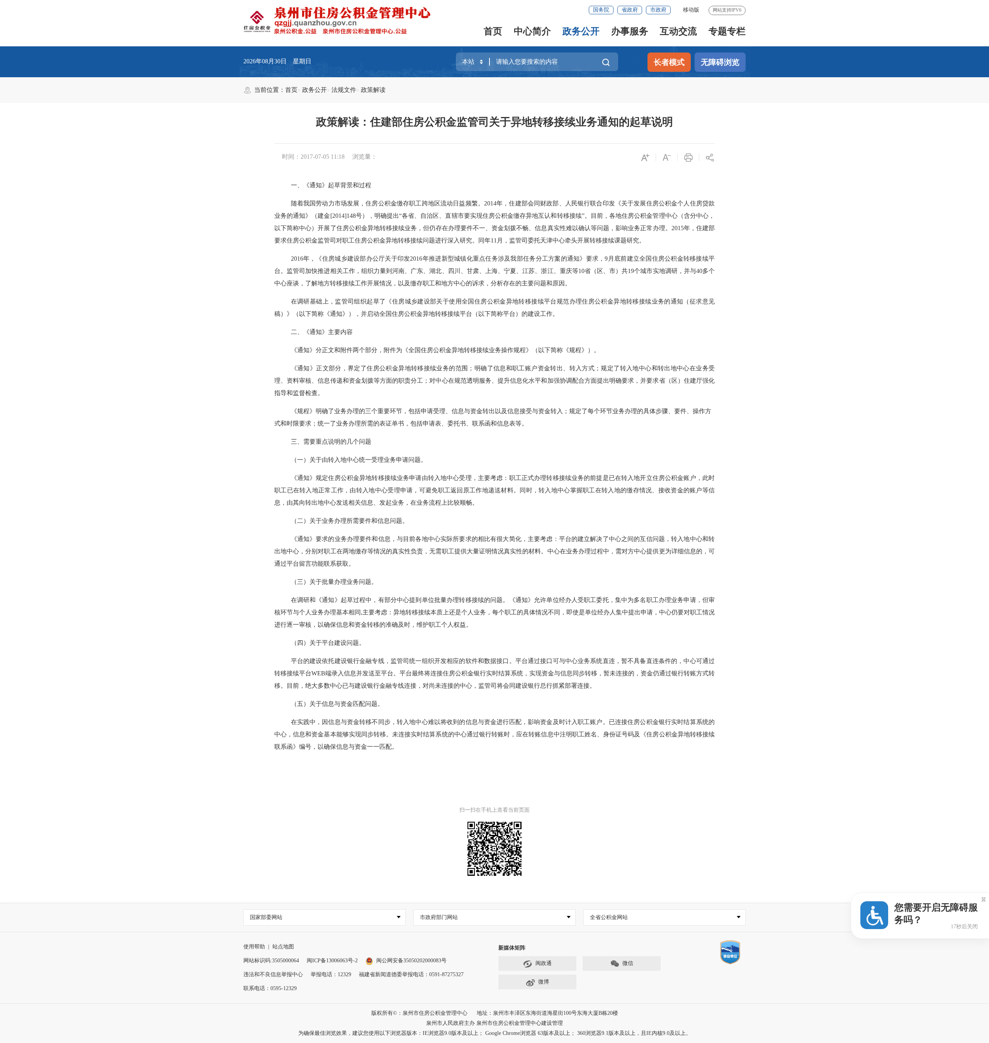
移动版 (691, 10)
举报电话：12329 (331, 974)
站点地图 (283, 947)
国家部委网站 (266, 917)
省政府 (630, 10)
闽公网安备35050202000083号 (411, 960)
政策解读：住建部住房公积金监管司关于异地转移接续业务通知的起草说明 (494, 122)
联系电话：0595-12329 (270, 988)
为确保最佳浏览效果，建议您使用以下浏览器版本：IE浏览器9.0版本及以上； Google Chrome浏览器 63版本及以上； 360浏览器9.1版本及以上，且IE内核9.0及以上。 (494, 1033)
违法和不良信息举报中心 (273, 974)
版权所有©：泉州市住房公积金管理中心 (419, 1013)
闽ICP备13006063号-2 (332, 960)
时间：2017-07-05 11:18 (313, 156)
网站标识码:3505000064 (271, 960)
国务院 (601, 10)
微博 (543, 982)
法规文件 (343, 89)
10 (581, 271)
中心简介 (532, 31)
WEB (318, 673)
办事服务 (629, 31)
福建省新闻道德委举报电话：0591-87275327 (411, 974)
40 (699, 271)
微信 (627, 963)
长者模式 (669, 62)
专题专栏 (727, 31)
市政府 (658, 10)
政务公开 (581, 31)
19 (631, 271)
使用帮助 (254, 947)
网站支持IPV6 (727, 10)
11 (494, 240)
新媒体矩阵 (511, 948)
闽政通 (543, 963)
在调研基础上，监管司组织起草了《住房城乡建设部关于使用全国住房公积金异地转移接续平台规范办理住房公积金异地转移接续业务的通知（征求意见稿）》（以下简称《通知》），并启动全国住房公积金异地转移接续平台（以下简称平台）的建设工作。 (494, 307)
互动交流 (678, 31)
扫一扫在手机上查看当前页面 (494, 810)
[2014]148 (343, 215)
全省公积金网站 (609, 917)
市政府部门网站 (439, 917)
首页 (493, 31)
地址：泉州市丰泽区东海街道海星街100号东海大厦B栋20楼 (547, 1013)
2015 (677, 228)
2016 (297, 258)
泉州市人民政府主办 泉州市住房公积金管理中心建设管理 (494, 1023)
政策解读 (373, 89)
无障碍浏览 (720, 62)
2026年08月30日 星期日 (277, 61)
